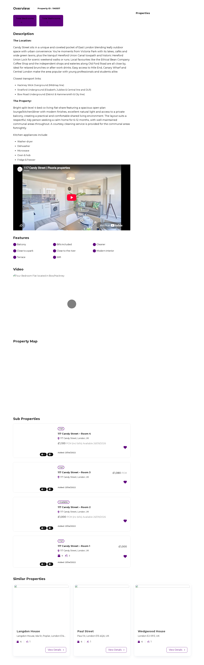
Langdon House (28, 631)
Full (61, 428)
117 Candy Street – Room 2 (74, 507)
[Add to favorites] (125, 447)
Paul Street (85, 631)
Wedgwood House (151, 631)
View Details (54, 649)
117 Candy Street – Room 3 (74, 472)
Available (63, 502)
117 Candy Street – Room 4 (74, 433)
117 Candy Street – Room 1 (74, 546)
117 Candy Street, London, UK (74, 438)
